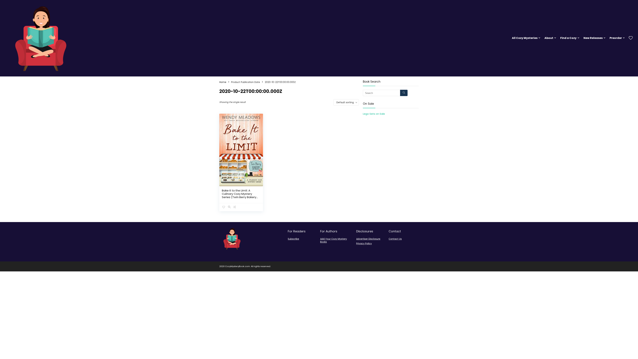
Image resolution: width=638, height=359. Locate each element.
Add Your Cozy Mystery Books (333, 240)
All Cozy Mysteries (524, 38)
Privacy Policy (364, 243)
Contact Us (395, 238)
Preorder (616, 38)
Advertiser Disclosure (368, 238)
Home (222, 82)
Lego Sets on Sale (374, 114)
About (548, 38)
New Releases (593, 38)
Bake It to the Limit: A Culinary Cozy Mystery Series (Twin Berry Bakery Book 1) (239, 195)
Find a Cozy (568, 38)
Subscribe (293, 238)
